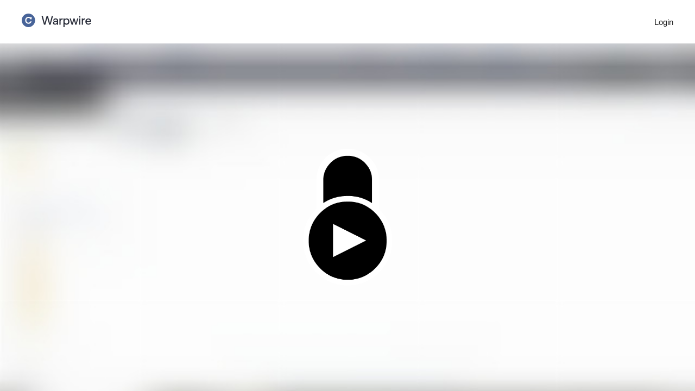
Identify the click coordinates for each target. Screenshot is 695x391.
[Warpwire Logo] (56, 17)
